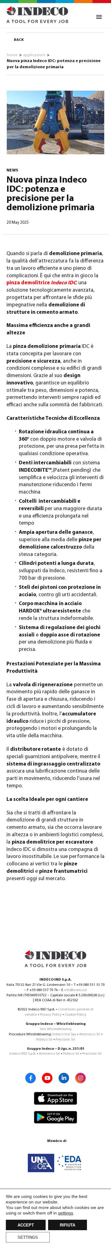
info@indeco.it (75, 990)
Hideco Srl (44, 1039)
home (12, 55)
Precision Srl (65, 1039)
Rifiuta (67, 1225)
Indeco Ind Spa (64, 1034)
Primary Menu (99, 17)
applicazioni (34, 55)
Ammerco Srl (89, 1034)
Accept (26, 1225)
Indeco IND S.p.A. (22, 1054)
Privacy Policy (51, 1015)
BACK (19, 40)
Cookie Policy (75, 1015)
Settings (28, 1237)
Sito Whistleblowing (56, 1029)
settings (65, 1213)
